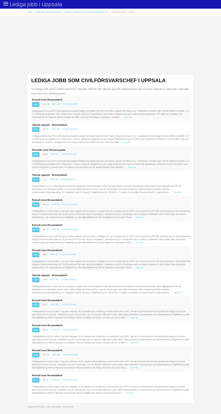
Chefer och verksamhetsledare (48, 12)
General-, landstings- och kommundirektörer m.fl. (86, 12)
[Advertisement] (110, 45)
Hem (30, 12)
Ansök (36, 104)
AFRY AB (56, 104)
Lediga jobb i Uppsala (36, 4)
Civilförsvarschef (70, 104)
